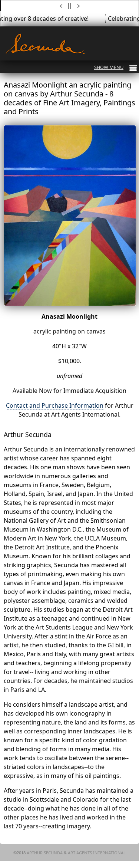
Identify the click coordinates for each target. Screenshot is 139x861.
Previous (61, 6)
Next (79, 6)
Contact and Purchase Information (54, 405)
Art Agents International (97, 852)
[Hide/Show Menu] (115, 67)
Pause (70, 6)
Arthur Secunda (45, 852)
